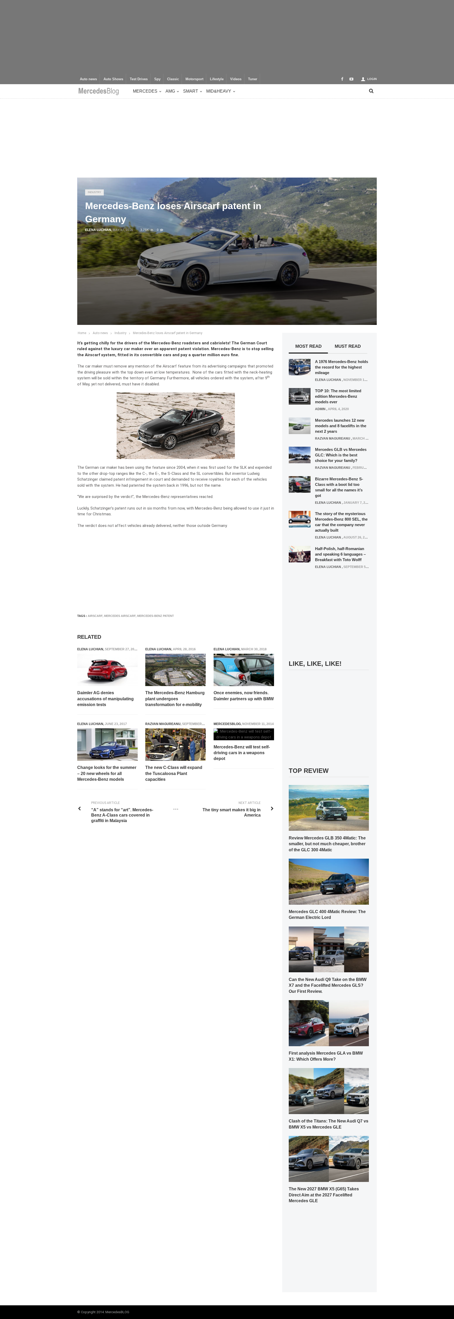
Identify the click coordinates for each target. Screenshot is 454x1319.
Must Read (348, 346)
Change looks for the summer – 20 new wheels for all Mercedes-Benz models (106, 773)
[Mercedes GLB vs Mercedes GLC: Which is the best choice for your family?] (300, 454)
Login (372, 78)
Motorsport (194, 79)
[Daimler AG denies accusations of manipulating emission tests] (107, 670)
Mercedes (145, 91)
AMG (170, 91)
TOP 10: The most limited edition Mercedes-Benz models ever (338, 396)
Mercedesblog (227, 724)
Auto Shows (113, 79)
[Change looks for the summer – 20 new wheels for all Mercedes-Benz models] (107, 744)
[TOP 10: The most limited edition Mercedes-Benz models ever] (300, 396)
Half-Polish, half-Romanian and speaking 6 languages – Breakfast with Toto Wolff (340, 554)
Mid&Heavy (218, 91)
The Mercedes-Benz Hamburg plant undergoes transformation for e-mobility (175, 699)
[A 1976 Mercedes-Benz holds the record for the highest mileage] (300, 366)
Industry (94, 192)
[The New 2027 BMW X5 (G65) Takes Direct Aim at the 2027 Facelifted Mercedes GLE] (329, 1158)
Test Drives (139, 79)
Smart (190, 91)
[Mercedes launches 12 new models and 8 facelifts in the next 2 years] (300, 425)
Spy (157, 79)
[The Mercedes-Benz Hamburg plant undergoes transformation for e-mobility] (175, 670)
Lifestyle (217, 79)
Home (82, 333)
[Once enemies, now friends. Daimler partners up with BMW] (244, 670)
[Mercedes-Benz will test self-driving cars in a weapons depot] (244, 734)
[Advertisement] (227, 37)
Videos (235, 79)
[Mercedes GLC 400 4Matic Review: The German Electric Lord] (329, 881)
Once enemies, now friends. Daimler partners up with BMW (244, 696)
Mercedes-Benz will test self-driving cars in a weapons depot (242, 753)
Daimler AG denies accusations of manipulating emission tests (105, 699)
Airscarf (95, 615)
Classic (173, 79)
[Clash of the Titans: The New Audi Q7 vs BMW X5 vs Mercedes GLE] (329, 1090)
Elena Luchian (98, 230)
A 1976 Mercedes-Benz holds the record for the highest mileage (341, 367)
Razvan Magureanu (162, 724)
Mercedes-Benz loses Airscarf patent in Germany (167, 333)
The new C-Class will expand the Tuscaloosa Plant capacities (173, 773)
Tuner (252, 79)
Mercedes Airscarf (120, 615)
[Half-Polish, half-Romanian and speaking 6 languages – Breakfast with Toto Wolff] (300, 553)
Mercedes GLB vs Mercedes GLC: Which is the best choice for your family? (341, 455)
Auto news (88, 79)
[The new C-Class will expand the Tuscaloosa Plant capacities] (175, 744)
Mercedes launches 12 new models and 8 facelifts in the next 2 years (340, 426)
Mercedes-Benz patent (155, 615)
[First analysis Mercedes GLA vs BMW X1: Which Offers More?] (329, 1023)
